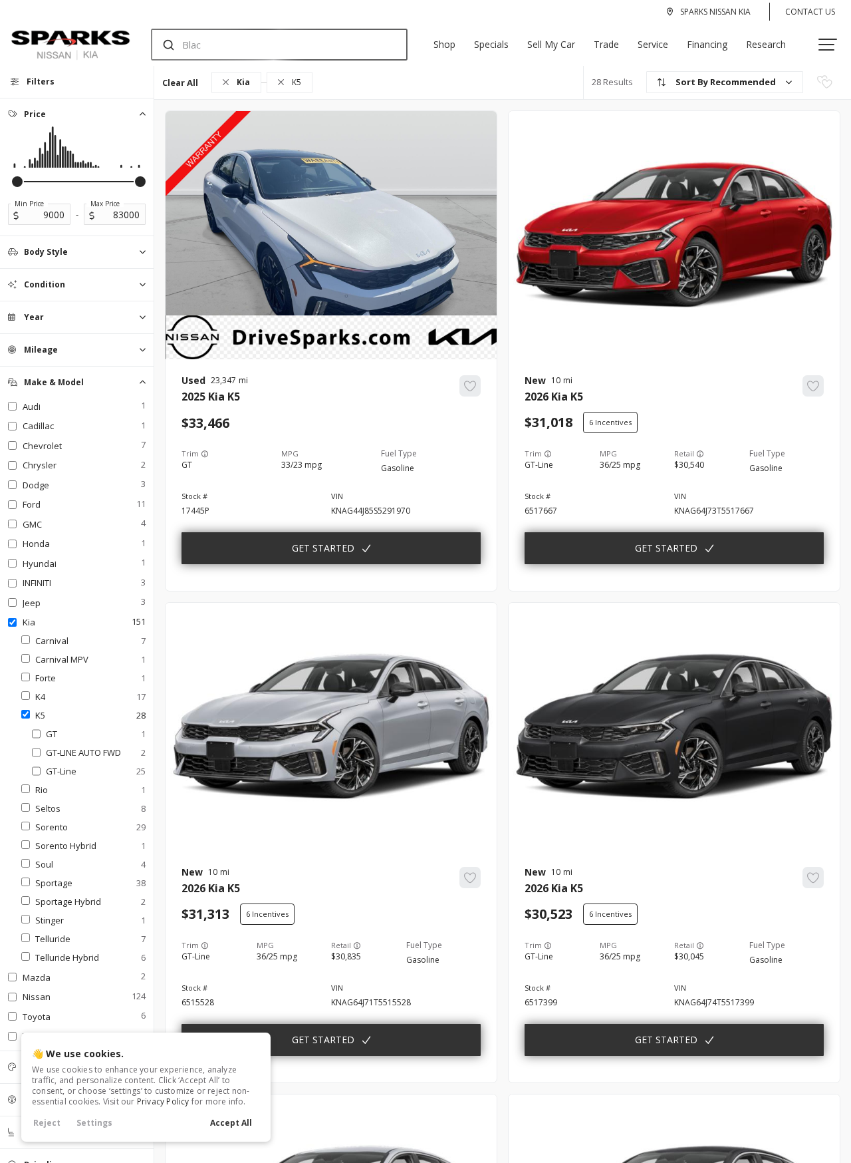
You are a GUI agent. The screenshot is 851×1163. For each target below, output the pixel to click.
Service (653, 44)
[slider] (17, 181)
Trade (606, 44)
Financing (707, 44)
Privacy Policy (163, 1101)
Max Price (105, 203)
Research (766, 44)
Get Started (323, 548)
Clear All (180, 82)
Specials (491, 44)
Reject (47, 1122)
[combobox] (266, 44)
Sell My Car (551, 44)
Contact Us (810, 11)
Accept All (231, 1122)
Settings (94, 1122)
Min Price (29, 203)
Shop (444, 44)
